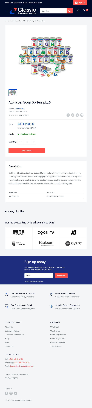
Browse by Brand (57, 338)
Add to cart (27, 150)
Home (7, 21)
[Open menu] (6, 11)
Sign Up (82, 2)
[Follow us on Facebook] (6, 393)
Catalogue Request (12, 331)
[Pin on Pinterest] (72, 115)
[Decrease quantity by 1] (20, 141)
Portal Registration (58, 334)
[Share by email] (81, 115)
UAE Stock (54, 327)
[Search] (70, 10)
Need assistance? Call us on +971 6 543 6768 (23, 2)
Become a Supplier (57, 342)
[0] (85, 10)
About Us (9, 327)
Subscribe (61, 276)
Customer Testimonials (14, 334)
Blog (7, 342)
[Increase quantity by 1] (33, 141)
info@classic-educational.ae (21, 366)
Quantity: (13, 142)
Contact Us (9, 346)
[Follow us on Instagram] (11, 393)
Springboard (20, 108)
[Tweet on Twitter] (77, 115)
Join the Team (55, 346)
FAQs (7, 338)
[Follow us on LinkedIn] (15, 393)
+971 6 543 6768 (16, 359)
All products (16, 21)
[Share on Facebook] (68, 115)
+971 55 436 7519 (21, 362)
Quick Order (55, 331)
